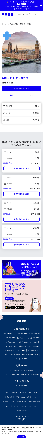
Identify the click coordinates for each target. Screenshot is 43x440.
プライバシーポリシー (18, 401)
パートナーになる (12, 406)
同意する (21, 437)
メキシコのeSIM (33, 338)
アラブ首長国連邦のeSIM (30, 354)
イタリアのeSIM (9, 338)
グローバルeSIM (21, 385)
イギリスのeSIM (11, 342)
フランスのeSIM (21, 334)
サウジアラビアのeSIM (12, 354)
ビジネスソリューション (29, 406)
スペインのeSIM (34, 334)
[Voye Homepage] (7, 14)
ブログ (36, 397)
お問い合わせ (9, 397)
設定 (37, 431)
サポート (23, 392)
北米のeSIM (35, 374)
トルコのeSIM (21, 338)
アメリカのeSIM (8, 334)
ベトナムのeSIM (33, 346)
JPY (24, 14)
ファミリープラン (21, 411)
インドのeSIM (9, 350)
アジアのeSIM (14, 370)
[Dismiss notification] (41, 5)
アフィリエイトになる (23, 397)
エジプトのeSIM (21, 359)
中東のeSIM (25, 374)
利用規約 (6, 401)
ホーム (4, 24)
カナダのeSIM (23, 342)
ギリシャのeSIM (32, 350)
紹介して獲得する (12, 392)
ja (19, 14)
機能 (11, 95)
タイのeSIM (33, 342)
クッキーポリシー (34, 401)
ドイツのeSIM (20, 350)
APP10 (20, 4)
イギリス (11, 24)
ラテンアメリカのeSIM (11, 374)
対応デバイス (32, 392)
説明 (31, 95)
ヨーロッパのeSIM (27, 370)
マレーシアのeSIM (10, 346)
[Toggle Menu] (39, 14)
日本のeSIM (22, 346)
